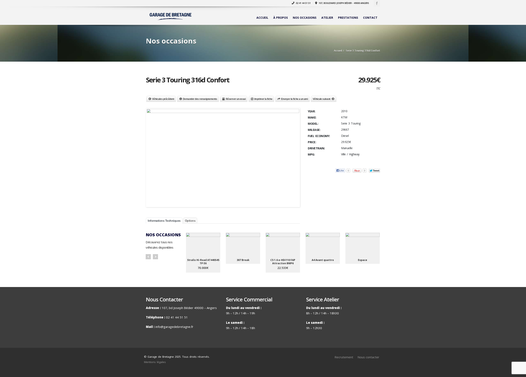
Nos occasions (304, 18)
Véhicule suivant (321, 99)
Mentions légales (155, 362)
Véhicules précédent (163, 99)
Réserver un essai (236, 99)
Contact (370, 18)
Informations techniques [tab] (164, 220)
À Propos (280, 18)
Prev (148, 256)
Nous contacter (368, 357)
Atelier (327, 18)
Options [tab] (190, 220)
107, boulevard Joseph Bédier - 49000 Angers (343, 3)
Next (155, 256)
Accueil (262, 18)
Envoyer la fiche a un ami (294, 99)
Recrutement (344, 357)
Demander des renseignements (200, 99)
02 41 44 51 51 (303, 3)
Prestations (348, 18)
